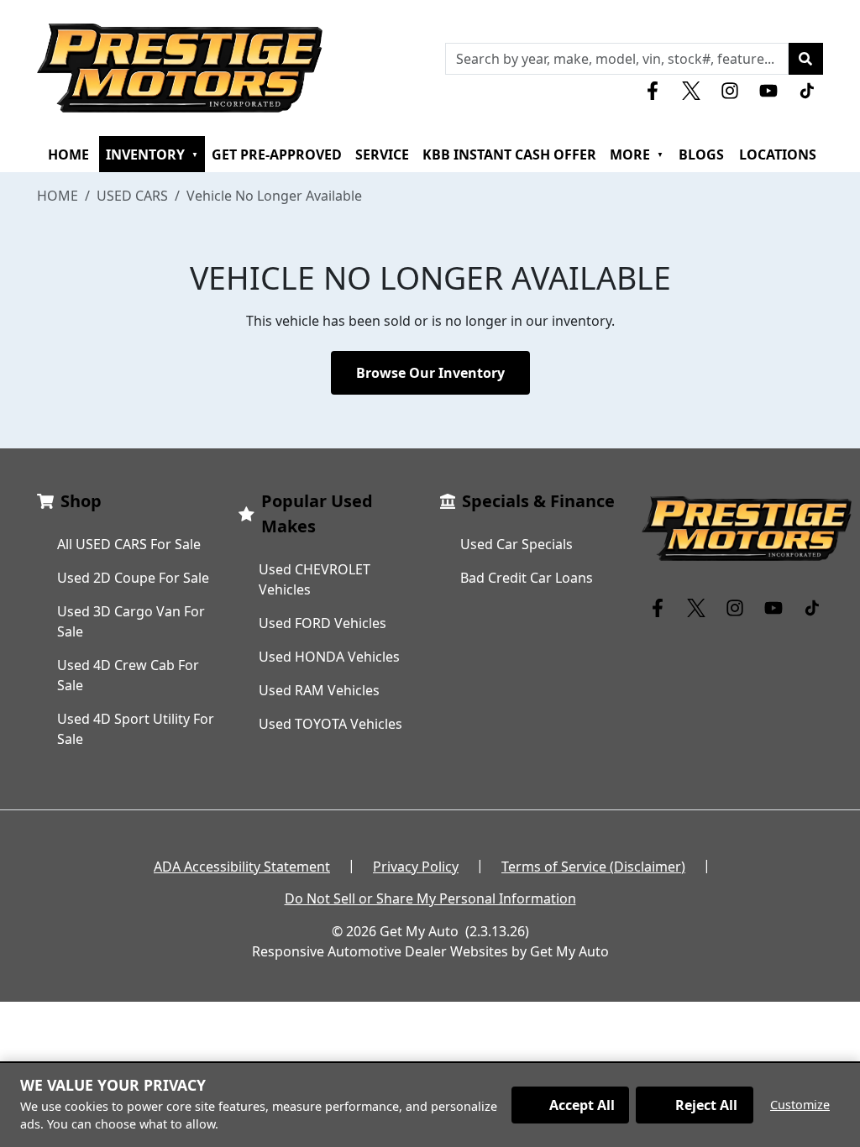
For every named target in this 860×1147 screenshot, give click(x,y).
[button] (805, 59)
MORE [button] (636, 154)
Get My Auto (419, 931)
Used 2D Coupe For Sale (133, 577)
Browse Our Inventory (430, 373)
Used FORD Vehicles (322, 623)
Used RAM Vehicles (319, 690)
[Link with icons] (656, 90)
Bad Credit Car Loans (526, 577)
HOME (68, 154)
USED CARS (132, 195)
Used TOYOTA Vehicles (330, 724)
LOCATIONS (777, 154)
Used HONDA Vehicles (329, 656)
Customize (800, 1105)
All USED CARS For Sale (129, 544)
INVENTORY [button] (152, 154)
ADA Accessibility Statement (242, 866)
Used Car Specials (516, 544)
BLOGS (701, 154)
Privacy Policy (416, 866)
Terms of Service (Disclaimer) (593, 866)
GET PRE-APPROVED (277, 154)
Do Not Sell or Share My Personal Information (430, 898)
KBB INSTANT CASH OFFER (509, 154)
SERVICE (382, 154)
